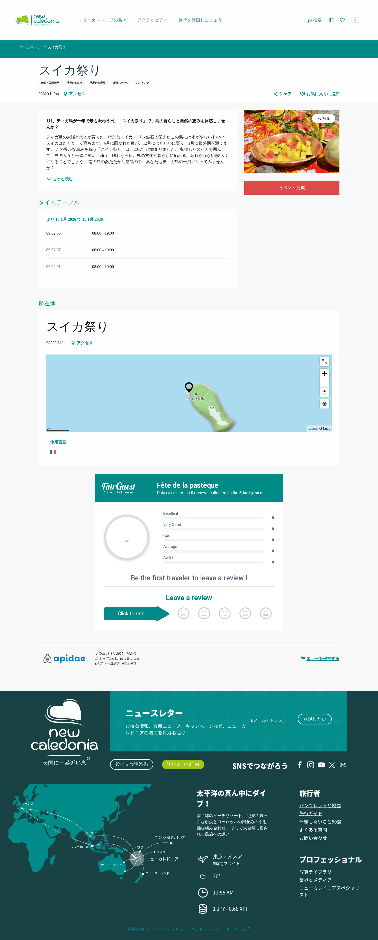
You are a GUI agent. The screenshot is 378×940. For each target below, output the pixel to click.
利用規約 (136, 929)
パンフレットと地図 (320, 805)
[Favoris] (342, 20)
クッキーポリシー (206, 929)
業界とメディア (315, 880)
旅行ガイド (310, 813)
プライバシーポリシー (167, 929)
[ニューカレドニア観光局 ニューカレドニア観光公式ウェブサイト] (37, 20)
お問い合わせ (313, 838)
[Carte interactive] (331, 20)
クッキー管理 (238, 929)
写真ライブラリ (315, 872)
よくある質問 (313, 829)
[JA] (356, 20)
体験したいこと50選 (320, 821)
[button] (318, 20)
